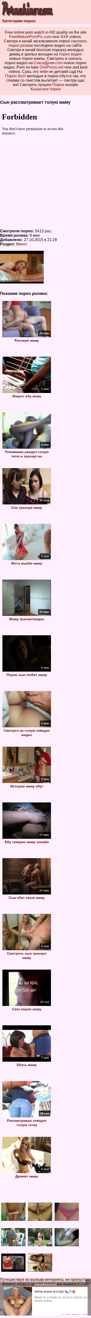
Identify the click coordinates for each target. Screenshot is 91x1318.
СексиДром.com (48, 63)
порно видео (70, 54)
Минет (21, 244)
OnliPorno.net (51, 67)
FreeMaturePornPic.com (30, 37)
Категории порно (19, 21)
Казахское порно (46, 89)
